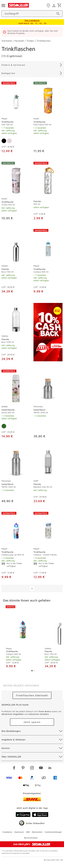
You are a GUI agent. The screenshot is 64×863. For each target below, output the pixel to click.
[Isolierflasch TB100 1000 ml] (48, 386)
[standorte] (48, 5)
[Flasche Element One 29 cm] (48, 462)
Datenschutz (37, 832)
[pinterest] (23, 768)
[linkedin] (50, 768)
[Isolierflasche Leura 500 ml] (16, 386)
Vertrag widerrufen (52, 860)
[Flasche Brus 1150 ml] (16, 245)
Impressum (19, 832)
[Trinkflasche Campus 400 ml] (48, 245)
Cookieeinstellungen (53, 832)
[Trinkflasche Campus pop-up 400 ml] (16, 528)
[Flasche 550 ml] (48, 178)
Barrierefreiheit (31, 838)
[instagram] (32, 768)
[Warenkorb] (60, 5)
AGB (28, 832)
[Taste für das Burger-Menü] (3, 5)
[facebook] (14, 768)
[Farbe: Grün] (3, 426)
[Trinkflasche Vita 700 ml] (16, 98)
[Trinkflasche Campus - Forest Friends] (48, 528)
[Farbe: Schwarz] (3, 140)
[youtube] (41, 768)
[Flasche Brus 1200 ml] (16, 317)
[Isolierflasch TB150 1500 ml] (16, 462)
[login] (54, 5)
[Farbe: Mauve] (9, 140)
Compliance (7, 832)
